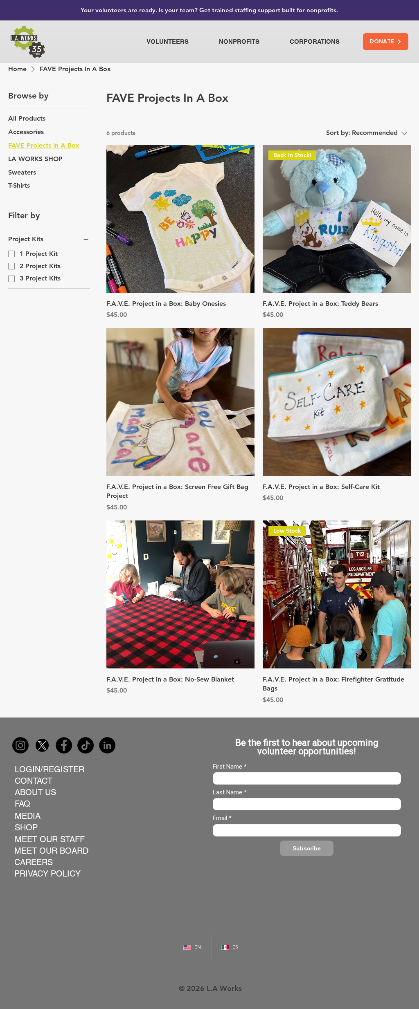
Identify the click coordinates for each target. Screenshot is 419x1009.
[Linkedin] (107, 745)
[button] (176, 41)
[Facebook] (64, 745)
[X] (42, 745)
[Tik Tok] (85, 745)
